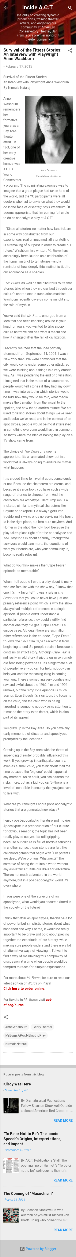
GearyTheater (42, 1027)
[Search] (70, 8)
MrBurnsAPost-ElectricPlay (25, 1035)
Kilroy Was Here (17, 1084)
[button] (70, 51)
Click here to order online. (24, 989)
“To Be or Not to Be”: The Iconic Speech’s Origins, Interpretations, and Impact (32, 1138)
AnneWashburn (16, 1027)
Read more (63, 1121)
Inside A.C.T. (38, 7)
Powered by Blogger (40, 1249)
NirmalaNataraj (16, 1044)
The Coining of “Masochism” (28, 1193)
